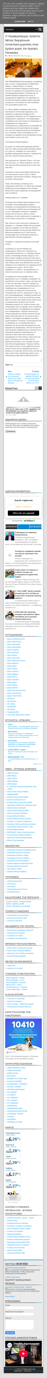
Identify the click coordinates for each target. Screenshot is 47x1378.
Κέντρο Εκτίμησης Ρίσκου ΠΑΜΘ (18, 1229)
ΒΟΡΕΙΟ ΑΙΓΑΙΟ (12, 1073)
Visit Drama (11, 886)
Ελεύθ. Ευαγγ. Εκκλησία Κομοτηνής (19, 948)
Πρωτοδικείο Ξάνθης (14, 869)
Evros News (12, 741)
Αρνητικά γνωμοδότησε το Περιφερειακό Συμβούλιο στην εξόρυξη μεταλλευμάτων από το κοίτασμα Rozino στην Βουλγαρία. (23, 735)
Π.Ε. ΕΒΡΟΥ (11, 1095)
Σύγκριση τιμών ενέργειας (16, 933)
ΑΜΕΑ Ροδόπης (12, 773)
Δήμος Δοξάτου (12, 688)
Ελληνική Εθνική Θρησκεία (16, 956)
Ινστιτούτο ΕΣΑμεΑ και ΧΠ (16, 800)
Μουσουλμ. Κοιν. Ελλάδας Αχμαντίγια (20, 953)
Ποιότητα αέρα (12, 1220)
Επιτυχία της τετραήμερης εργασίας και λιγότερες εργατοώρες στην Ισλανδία (28, 553)
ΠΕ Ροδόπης (11, 701)
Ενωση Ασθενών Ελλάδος (16, 816)
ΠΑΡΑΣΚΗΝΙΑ (12, 1106)
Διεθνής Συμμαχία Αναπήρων (17, 813)
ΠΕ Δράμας (11, 709)
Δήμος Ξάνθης (12, 669)
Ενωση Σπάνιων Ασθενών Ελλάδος (19, 819)
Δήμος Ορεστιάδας (13, 644)
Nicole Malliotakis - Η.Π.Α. (15, 980)
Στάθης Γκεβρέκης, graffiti (15, 904)
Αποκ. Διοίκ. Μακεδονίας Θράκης (18, 715)
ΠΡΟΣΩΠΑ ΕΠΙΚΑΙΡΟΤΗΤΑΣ (17, 1111)
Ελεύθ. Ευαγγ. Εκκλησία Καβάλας (19, 951)
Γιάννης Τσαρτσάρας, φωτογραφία (18, 906)
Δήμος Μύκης (12, 666)
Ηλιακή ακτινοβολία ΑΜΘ (16, 1253)
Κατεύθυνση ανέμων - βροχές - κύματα (20, 1218)
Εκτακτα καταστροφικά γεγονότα (18, 1239)
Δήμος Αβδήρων (13, 663)
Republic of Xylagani (14, 1001)
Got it (31, 21)
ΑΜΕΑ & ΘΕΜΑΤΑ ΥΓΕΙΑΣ (16, 1068)
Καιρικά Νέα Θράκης (14, 1234)
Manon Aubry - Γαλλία (14, 985)
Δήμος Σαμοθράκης (14, 647)
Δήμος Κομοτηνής (13, 658)
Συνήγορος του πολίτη (15, 936)
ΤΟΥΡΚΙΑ (10, 1117)
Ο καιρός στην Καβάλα (15, 1231)
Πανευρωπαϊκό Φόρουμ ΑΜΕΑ (18, 811)
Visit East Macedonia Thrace (17, 889)
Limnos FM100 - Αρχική (16, 750)
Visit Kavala (11, 884)
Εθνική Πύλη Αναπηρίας (15, 840)
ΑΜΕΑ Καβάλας (12, 781)
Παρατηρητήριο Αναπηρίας (16, 808)
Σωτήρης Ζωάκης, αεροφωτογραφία (18, 901)
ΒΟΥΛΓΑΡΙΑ (11, 1076)
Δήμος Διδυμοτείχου (14, 642)
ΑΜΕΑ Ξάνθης (12, 778)
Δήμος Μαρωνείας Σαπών (16, 661)
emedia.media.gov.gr (12, 1277)
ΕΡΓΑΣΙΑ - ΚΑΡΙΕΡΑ (14, 1087)
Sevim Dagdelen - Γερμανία (16, 982)
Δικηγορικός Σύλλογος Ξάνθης (18, 855)
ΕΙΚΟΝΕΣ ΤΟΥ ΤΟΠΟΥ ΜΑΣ (17, 1079)
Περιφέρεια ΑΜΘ (13, 712)
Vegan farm (11, 966)
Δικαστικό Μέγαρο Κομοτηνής (17, 866)
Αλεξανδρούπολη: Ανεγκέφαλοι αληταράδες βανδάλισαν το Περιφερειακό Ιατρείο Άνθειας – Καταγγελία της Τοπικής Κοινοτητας (22, 744)
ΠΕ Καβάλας (11, 707)
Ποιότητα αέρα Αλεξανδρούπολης (19, 1237)
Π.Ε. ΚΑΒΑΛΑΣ (12, 1098)
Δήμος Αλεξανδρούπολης (16, 639)
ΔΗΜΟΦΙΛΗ (11, 526)
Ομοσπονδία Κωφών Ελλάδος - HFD (20, 827)
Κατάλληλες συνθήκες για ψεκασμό (19, 1226)
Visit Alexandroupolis (14, 881)
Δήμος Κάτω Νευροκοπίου (16, 690)
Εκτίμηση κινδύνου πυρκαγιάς (17, 1223)
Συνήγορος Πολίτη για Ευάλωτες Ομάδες (21, 824)
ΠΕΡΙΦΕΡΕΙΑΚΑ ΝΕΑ (17, 55)
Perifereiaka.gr (10, 1369)
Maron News (12, 731)
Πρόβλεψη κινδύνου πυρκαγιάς (18, 1245)
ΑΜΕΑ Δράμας (12, 784)
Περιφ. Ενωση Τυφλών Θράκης (18, 792)
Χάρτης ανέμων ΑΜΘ (14, 1250)
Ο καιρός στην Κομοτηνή (16, 1248)
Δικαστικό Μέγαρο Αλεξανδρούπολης (20, 863)
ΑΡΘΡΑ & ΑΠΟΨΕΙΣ (14, 1070)
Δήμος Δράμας (12, 685)
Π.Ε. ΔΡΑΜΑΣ (12, 1092)
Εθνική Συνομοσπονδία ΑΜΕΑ (17, 797)
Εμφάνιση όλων (37, 764)
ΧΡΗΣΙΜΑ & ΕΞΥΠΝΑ (14, 1122)
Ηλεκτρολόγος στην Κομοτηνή (17, 915)
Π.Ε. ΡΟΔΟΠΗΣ (12, 1103)
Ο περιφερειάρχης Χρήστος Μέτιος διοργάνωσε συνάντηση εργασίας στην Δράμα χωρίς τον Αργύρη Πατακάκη (22, 44)
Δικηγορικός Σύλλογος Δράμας (18, 861)
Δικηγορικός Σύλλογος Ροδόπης (18, 853)
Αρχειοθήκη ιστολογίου (35, 527)
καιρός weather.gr (13, 1202)
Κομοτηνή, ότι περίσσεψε (16, 999)
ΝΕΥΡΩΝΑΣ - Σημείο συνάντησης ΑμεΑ (21, 832)
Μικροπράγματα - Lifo (16, 757)
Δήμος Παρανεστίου (14, 693)
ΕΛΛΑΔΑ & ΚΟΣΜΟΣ (14, 1081)
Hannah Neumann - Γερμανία (16, 987)
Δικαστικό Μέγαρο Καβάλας (17, 872)
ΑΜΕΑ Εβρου (12, 776)
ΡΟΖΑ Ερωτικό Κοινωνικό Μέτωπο (19, 1007)
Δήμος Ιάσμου (12, 655)
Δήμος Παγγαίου (13, 679)
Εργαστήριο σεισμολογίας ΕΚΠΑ (18, 1242)
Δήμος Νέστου (12, 677)
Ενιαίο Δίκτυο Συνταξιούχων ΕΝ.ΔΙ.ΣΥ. (20, 930)
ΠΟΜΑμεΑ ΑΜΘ (12, 794)
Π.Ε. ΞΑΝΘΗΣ (12, 1100)
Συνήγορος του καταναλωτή (17, 938)
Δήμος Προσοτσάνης (14, 696)
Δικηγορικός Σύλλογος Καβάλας (18, 858)
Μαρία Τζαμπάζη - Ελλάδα (15, 978)
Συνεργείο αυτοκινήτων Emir (17, 918)
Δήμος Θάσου (12, 682)
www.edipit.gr (10, 1296)
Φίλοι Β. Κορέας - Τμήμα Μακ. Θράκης (20, 1004)
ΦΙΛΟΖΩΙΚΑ (11, 1119)
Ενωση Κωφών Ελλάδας (15, 829)
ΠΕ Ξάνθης (11, 704)
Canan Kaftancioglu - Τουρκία (16, 989)
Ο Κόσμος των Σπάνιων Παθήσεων (19, 821)
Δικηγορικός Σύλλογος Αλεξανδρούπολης (21, 850)
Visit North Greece (13, 892)
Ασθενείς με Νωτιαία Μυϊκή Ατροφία (19, 838)
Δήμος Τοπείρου (13, 671)
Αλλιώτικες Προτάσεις (14, 921)
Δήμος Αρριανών (13, 652)
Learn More (19, 21)
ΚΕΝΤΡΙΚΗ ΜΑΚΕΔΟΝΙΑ (16, 1089)
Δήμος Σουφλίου (13, 650)
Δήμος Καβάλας (12, 674)
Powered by (17, 521)
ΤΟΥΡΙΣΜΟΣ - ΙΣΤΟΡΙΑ (15, 1114)
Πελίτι (10, 724)
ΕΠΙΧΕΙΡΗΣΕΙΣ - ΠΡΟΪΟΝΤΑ (17, 1084)
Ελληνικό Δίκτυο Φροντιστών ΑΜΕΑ (19, 802)
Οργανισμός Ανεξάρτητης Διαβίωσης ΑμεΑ (21, 805)
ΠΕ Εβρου (10, 698)
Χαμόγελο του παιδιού (15, 968)
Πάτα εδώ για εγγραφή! (23, 513)
